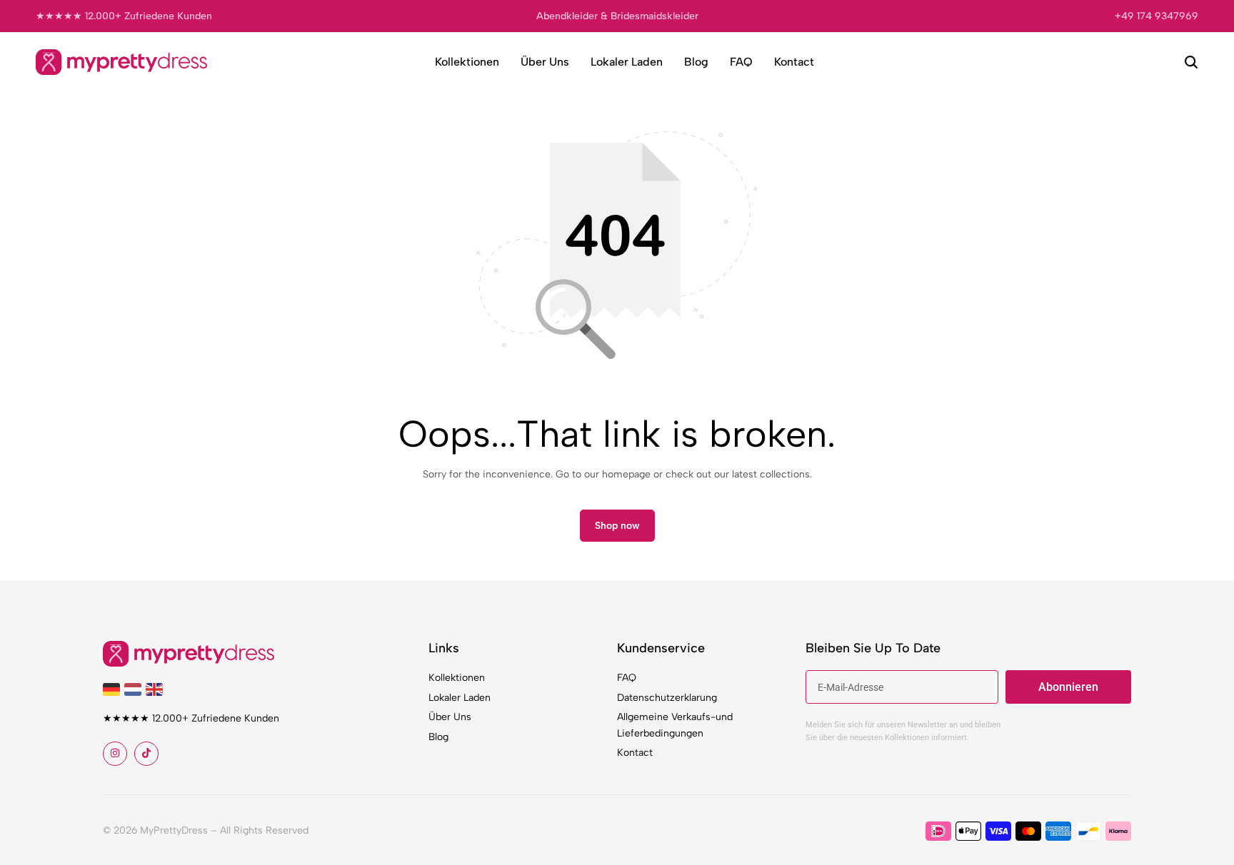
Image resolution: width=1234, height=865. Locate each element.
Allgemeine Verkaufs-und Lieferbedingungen (675, 725)
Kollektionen (467, 62)
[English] (156, 688)
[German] (113, 688)
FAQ (741, 62)
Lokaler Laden (627, 62)
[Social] (115, 754)
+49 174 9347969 (1156, 16)
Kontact (794, 62)
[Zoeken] (1191, 62)
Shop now (617, 526)
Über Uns (545, 62)
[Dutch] (135, 688)
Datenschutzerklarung (667, 698)
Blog (696, 62)
